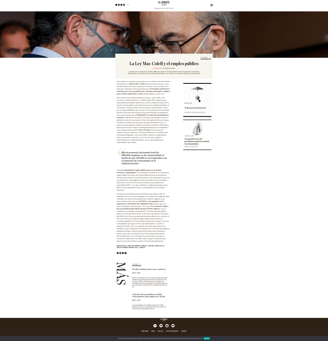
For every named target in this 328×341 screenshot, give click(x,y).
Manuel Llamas (136, 273)
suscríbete (184, 331)
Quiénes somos (144, 331)
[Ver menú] (211, 5)
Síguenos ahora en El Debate (164, 8)
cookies (153, 331)
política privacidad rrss (172, 331)
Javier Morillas (157, 68)
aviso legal (160, 331)
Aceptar (207, 338)
